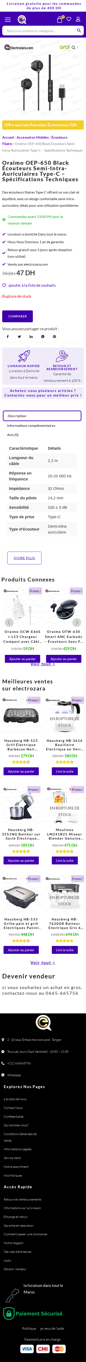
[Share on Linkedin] (31, 336)
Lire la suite (64, 771)
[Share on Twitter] (19, 336)
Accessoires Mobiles (33, 137)
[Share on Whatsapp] (42, 336)
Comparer (17, 316)
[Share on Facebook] (7, 336)
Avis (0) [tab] (13, 435)
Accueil (8, 137)
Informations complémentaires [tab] (31, 425)
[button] (74, 48)
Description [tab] (17, 416)
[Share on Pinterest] (54, 336)
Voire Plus (24, 558)
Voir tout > (42, 962)
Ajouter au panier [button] (22, 659)
